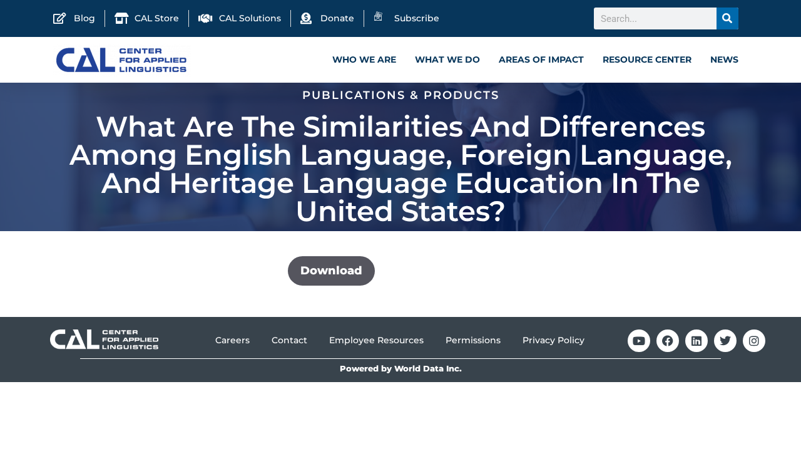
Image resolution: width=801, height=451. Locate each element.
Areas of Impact (541, 59)
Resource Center (647, 59)
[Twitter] (725, 340)
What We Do (447, 59)
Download (331, 270)
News (724, 59)
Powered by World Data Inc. (401, 368)
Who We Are (364, 59)
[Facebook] (667, 340)
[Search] (727, 18)
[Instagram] (754, 340)
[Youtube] (639, 340)
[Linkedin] (696, 340)
